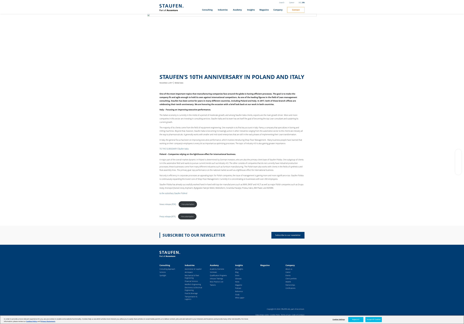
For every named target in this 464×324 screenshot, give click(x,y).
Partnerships (290, 285)
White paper (239, 298)
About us (289, 269)
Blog (236, 272)
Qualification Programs (218, 275)
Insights (251, 9)
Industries (223, 9)
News (237, 282)
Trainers (213, 285)
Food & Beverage (191, 293)
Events (288, 275)
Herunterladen (187, 204)
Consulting (207, 9)
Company (278, 9)
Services (163, 272)
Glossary (238, 278)
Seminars (213, 272)
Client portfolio (291, 278)
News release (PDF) (168, 204)
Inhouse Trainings (216, 278)
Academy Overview (217, 269)
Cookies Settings (339, 319)
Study (237, 294)
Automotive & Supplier (193, 269)
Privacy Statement (48, 321)
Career (291, 2)
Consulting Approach (167, 269)
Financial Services (191, 281)
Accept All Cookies (374, 319)
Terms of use (286, 315)
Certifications (290, 288)
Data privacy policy (262, 315)
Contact (296, 9)
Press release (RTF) (167, 216)
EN (303, 2)
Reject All (355, 319)
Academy (237, 9)
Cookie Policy (275, 315)
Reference (239, 291)
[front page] (171, 7)
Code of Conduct (298, 315)
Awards (288, 282)
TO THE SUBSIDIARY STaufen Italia (174, 148)
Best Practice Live (216, 282)
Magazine (264, 9)
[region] (232, 319)
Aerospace (189, 272)
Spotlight (163, 275)
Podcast (238, 288)
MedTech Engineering (193, 284)
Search (281, 2)
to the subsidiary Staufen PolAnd (174, 193)
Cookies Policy (31, 321)
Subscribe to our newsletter (288, 235)
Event (237, 275)
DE (300, 2)
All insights (239, 269)
